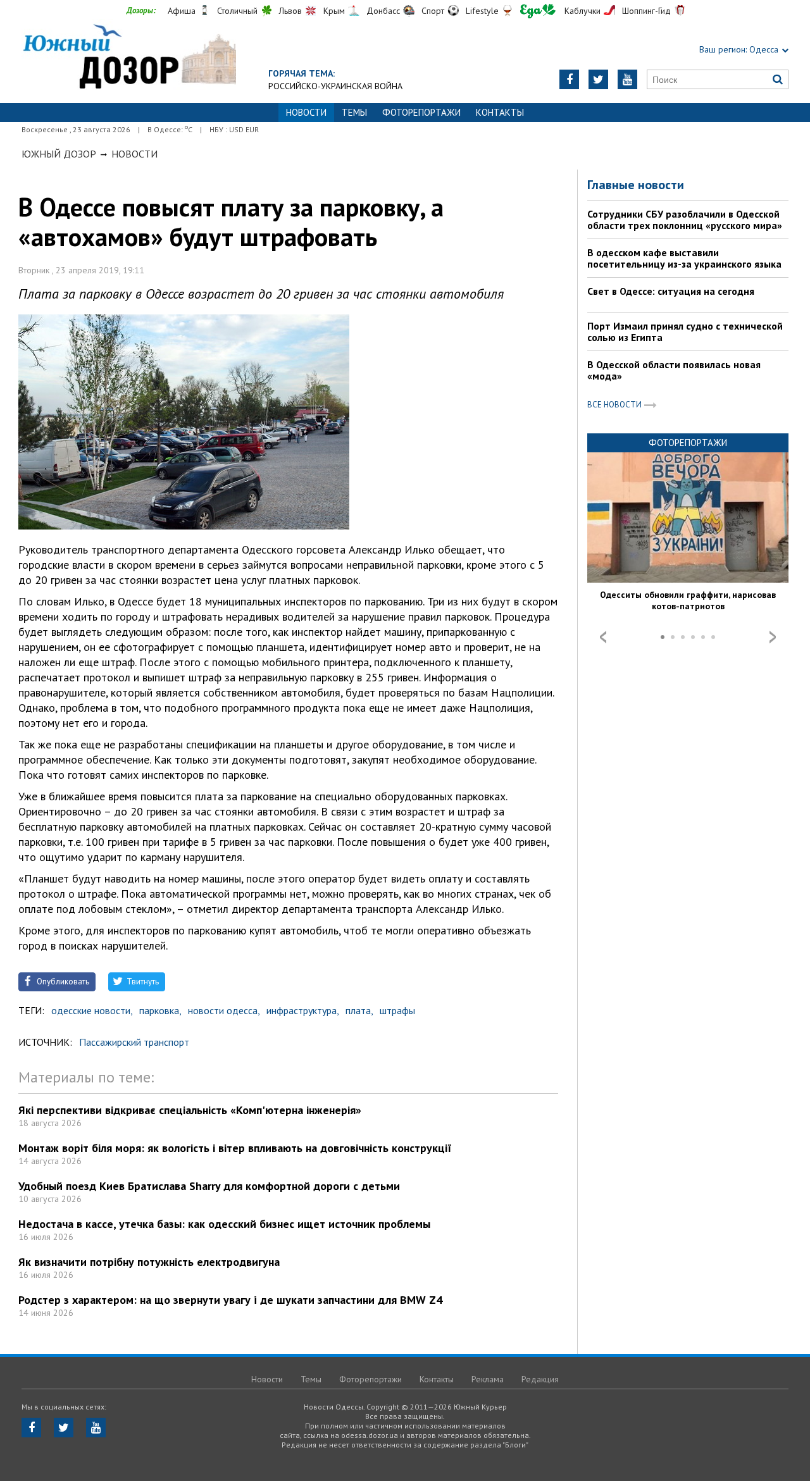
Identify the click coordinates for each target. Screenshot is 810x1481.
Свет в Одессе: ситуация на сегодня (670, 291)
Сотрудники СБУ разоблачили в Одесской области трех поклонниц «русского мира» (684, 220)
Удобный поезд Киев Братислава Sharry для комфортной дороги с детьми (209, 1186)
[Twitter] (598, 79)
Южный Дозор (59, 153)
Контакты (500, 112)
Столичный (237, 10)
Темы (354, 112)
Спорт (432, 10)
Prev (603, 637)
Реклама (487, 1379)
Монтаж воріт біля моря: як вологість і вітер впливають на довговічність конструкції (235, 1148)
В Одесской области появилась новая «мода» (674, 370)
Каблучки (582, 10)
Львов (290, 10)
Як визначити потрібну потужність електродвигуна (149, 1262)
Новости (134, 153)
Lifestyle (482, 10)
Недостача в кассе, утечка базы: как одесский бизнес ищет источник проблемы (224, 1224)
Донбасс (383, 10)
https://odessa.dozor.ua (129, 58)
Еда (538, 11)
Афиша (182, 10)
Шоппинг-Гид (646, 10)
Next (773, 637)
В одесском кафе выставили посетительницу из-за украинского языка (684, 258)
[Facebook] (569, 79)
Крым (334, 10)
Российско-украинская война (335, 86)
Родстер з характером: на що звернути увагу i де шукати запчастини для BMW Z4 (230, 1299)
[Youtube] (627, 79)
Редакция (540, 1379)
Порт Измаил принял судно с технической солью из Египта (685, 331)
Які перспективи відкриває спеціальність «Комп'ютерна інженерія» (189, 1110)
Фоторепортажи (421, 112)
